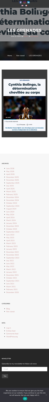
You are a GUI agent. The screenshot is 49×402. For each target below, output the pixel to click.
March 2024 (11, 220)
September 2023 (12, 232)
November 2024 (12, 200)
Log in (8, 328)
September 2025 (12, 183)
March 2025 (11, 191)
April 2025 (10, 189)
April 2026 (10, 174)
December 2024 (12, 197)
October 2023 (11, 229)
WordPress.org (12, 336)
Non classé (34, 36)
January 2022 (11, 272)
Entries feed (10, 331)
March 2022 (11, 269)
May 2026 (10, 171)
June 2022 (10, 263)
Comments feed (12, 334)
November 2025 (12, 180)
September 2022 (12, 258)
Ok (25, 399)
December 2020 (12, 292)
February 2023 (12, 246)
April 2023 (10, 240)
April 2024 (10, 217)
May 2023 (10, 237)
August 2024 (11, 209)
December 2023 (12, 226)
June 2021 (10, 284)
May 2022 (10, 266)
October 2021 (11, 278)
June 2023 (10, 235)
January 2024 (11, 223)
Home (9, 55)
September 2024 (12, 206)
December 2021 (12, 275)
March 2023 (11, 243)
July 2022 (10, 260)
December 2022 (12, 252)
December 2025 (12, 177)
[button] (20, 2)
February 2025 (12, 194)
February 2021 (12, 289)
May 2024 (10, 214)
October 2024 (11, 203)
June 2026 (10, 168)
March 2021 (11, 286)
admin (26, 36)
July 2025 (10, 186)
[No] (46, 395)
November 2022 (12, 255)
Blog (8, 309)
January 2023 (11, 249)
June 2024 (10, 212)
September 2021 (12, 281)
